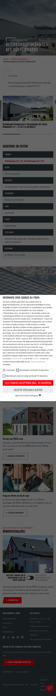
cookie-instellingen (37, 362)
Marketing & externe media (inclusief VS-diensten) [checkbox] (27, 376)
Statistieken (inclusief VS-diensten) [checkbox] (34, 370)
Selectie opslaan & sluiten (28, 390)
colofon (36, 358)
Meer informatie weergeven (27, 396)
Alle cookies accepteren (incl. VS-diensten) (28, 383)
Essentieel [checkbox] (10, 370)
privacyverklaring (18, 358)
